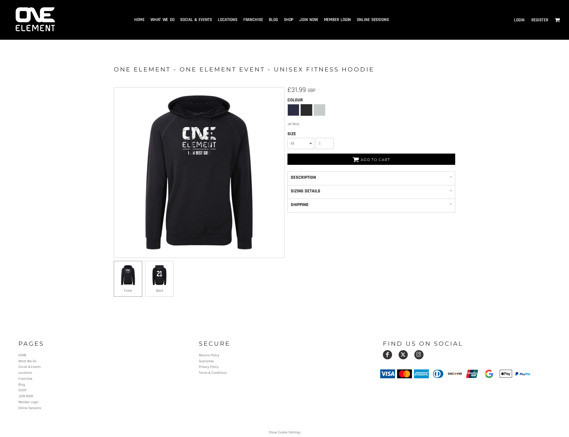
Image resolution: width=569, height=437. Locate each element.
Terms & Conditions (213, 373)
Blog (21, 384)
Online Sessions (29, 408)
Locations (25, 373)
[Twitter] (403, 354)
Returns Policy (209, 355)
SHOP (22, 390)
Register (539, 20)
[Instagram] (418, 354)
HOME (22, 355)
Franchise (25, 379)
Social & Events (29, 367)
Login (519, 20)
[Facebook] (387, 354)
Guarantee (206, 361)
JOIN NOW (25, 396)
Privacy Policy (209, 367)
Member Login (28, 402)
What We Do (27, 361)
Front (128, 290)
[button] (557, 20)
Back (159, 290)
